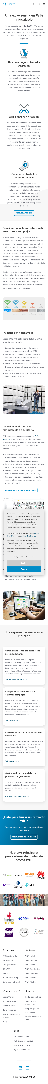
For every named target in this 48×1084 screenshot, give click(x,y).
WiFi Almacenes (32, 973)
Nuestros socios (9, 1005)
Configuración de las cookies (24, 557)
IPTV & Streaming (10, 977)
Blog (5, 1021)
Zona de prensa (9, 1010)
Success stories (9, 1001)
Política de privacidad (23, 1041)
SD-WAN (6, 969)
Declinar (24, 563)
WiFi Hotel (30, 956)
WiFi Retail (30, 964)
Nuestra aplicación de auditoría (20, 490)
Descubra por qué (24, 213)
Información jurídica (22, 1036)
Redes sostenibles (33, 997)
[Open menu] (44, 4)
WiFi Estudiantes (32, 969)
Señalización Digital (11, 982)
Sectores (30, 950)
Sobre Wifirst (8, 997)
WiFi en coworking (12, 761)
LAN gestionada (9, 964)
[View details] (20, 1068)
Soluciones (8, 950)
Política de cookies (22, 1045)
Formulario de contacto (24, 837)
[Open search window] (39, 4)
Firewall (6, 973)
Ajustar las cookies (22, 1049)
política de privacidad (28, 536)
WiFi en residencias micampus (16, 679)
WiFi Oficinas (31, 960)
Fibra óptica (8, 960)
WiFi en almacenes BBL (13, 720)
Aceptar (24, 569)
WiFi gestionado (10, 956)
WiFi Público (31, 982)
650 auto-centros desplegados (17, 796)
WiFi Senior (30, 977)
